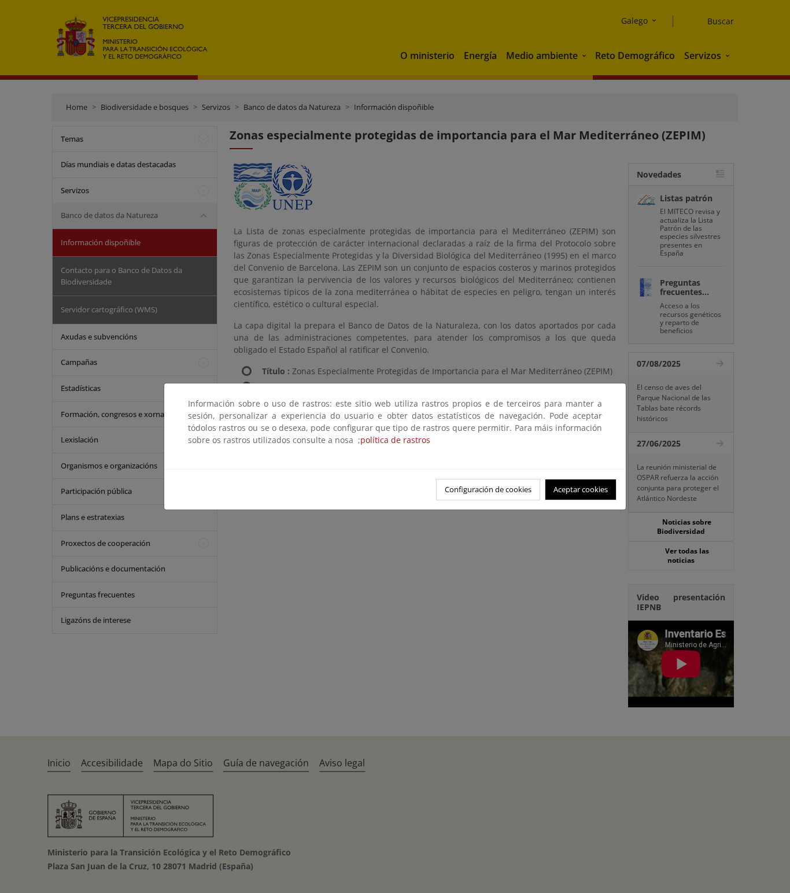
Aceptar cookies (580, 489)
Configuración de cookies (488, 489)
